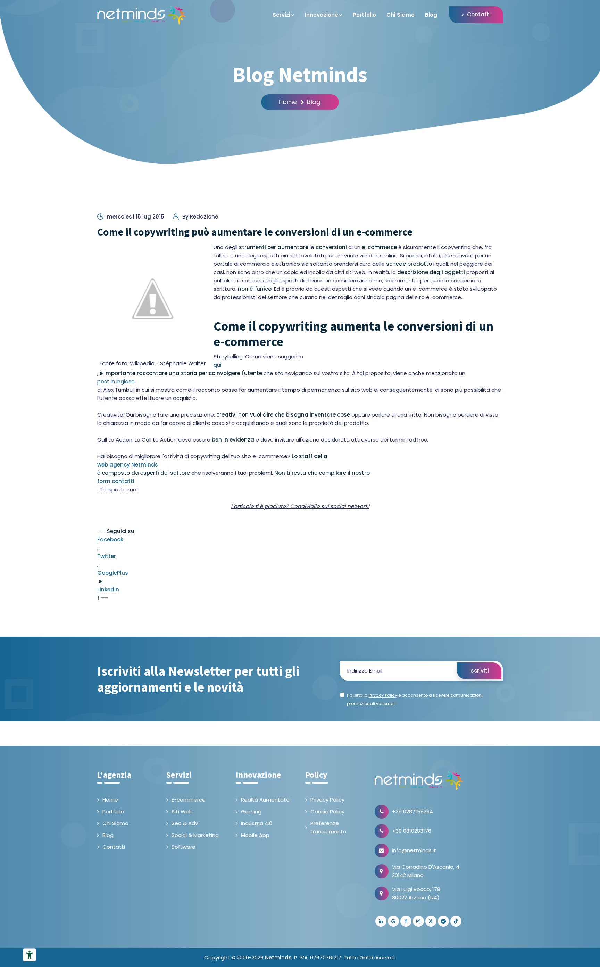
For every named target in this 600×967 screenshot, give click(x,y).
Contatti (479, 14)
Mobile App (255, 835)
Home (287, 101)
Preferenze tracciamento (328, 827)
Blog (431, 14)
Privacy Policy (327, 799)
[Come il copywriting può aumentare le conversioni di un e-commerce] (152, 298)
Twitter (106, 556)
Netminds (278, 957)
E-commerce (189, 799)
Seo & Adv (185, 823)
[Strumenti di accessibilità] (29, 954)
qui (217, 364)
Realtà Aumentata (265, 799)
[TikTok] (455, 921)
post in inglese (116, 381)
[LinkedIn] (380, 921)
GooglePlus (112, 572)
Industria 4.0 (256, 823)
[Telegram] (443, 921)
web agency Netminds (127, 464)
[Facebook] (405, 921)
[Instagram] (418, 921)
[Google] (393, 921)
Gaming (251, 811)
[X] (430, 921)
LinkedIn (108, 589)
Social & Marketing (195, 835)
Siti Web (182, 811)
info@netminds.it (414, 850)
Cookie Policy (327, 811)
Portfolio (364, 14)
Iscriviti (479, 670)
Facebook (110, 539)
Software (183, 846)
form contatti (115, 481)
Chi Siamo (400, 14)
